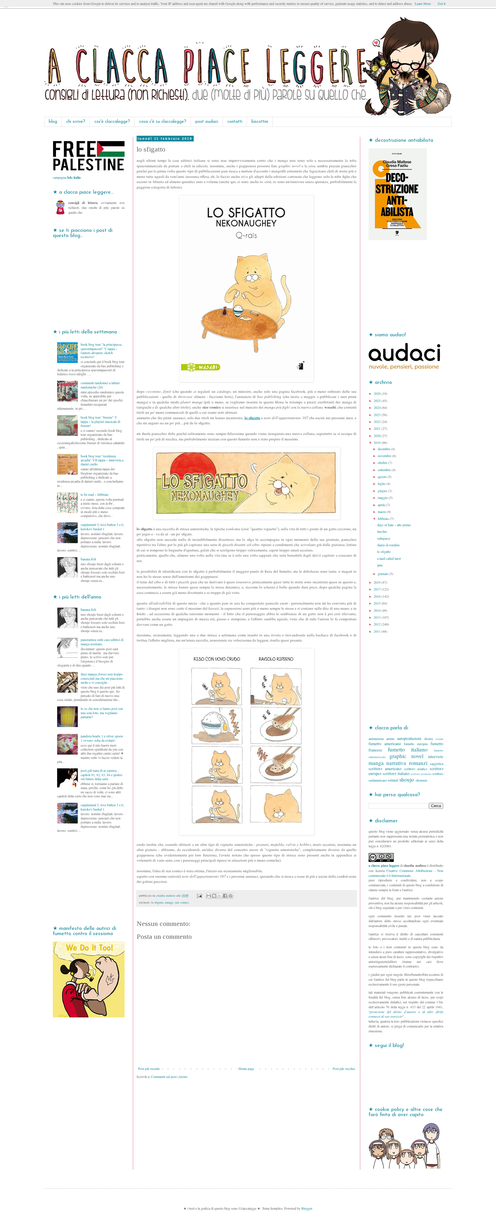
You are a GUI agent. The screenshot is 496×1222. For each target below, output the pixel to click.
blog (53, 122)
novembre (385, 455)
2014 (377, 610)
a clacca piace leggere (384, 865)
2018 (377, 582)
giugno (383, 490)
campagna (67, 177)
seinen (393, 780)
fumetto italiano (408, 749)
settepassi (383, 538)
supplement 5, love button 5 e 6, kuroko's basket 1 (102, 526)
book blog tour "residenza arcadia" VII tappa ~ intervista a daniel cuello (102, 460)
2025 (377, 400)
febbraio (384, 518)
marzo (382, 511)
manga (169, 902)
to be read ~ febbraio (94, 494)
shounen (421, 780)
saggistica (436, 763)
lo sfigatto (252, 418)
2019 (377, 442)
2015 (377, 603)
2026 (377, 393)
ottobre (383, 462)
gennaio (383, 573)
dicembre (384, 448)
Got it (441, 3)
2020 (377, 435)
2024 (377, 407)
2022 (377, 421)
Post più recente (149, 1068)
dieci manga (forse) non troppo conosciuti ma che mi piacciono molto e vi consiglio (102, 678)
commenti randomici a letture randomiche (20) (100, 384)
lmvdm (382, 531)
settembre (385, 469)
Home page (246, 1068)
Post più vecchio (344, 1068)
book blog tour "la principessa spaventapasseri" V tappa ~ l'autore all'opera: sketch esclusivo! (101, 350)
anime (390, 738)
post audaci (206, 122)
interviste (435, 756)
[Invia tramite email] (209, 896)
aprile (382, 504)
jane (380, 565)
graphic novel (406, 755)
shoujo (406, 779)
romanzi (418, 762)
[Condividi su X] (219, 896)
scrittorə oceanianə (420, 774)
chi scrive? (75, 122)
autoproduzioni (409, 738)
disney (428, 738)
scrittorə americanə (385, 768)
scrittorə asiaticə (415, 768)
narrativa (396, 762)
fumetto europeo (416, 743)
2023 (377, 414)
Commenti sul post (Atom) (169, 1076)
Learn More (423, 3)
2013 (377, 617)
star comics (182, 902)
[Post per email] (199, 895)
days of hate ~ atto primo (394, 524)
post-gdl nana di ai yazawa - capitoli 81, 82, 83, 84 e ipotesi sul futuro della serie (101, 774)
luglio (382, 483)
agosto (383, 476)
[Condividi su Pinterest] (230, 896)
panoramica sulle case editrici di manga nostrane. (102, 641)
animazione (376, 738)
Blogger (306, 1208)
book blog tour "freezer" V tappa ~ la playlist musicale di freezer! (100, 421)
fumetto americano (385, 743)
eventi (439, 739)
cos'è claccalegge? (112, 122)
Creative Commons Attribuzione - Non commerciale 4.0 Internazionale (406, 873)
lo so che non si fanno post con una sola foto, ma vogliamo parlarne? (102, 712)
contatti (234, 122)
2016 (377, 596)
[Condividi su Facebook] (225, 896)
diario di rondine (388, 545)
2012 (377, 624)
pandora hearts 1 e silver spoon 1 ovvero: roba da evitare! (102, 738)
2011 (377, 631)
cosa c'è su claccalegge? (162, 122)
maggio (383, 497)
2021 (377, 428)
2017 (377, 589)
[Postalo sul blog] (214, 896)
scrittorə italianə (396, 773)
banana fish (88, 559)
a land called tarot (389, 558)
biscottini (259, 122)
